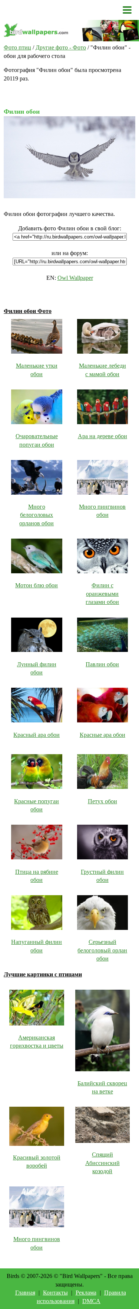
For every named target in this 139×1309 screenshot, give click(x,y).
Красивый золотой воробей (36, 1161)
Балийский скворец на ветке (102, 1087)
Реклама (86, 1292)
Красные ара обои (102, 735)
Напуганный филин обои (36, 946)
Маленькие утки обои (36, 370)
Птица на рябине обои (36, 876)
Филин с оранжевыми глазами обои (102, 593)
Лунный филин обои (36, 668)
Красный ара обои (36, 735)
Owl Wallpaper (75, 278)
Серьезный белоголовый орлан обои (102, 950)
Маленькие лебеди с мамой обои (102, 370)
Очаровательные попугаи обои (37, 440)
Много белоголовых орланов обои (36, 515)
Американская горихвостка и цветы (36, 1041)
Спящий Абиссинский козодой (102, 1162)
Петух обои (102, 801)
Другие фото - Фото (61, 47)
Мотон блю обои (36, 585)
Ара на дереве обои (102, 436)
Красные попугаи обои (36, 805)
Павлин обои (102, 664)
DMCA (91, 1301)
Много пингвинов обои (102, 511)
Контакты (55, 1292)
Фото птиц (17, 47)
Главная (25, 1292)
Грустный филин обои (102, 876)
